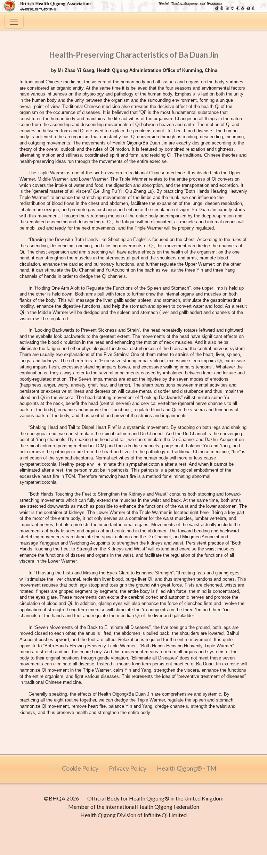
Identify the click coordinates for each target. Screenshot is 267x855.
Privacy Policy (127, 768)
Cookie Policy (80, 768)
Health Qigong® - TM (186, 768)
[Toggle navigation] (14, 22)
